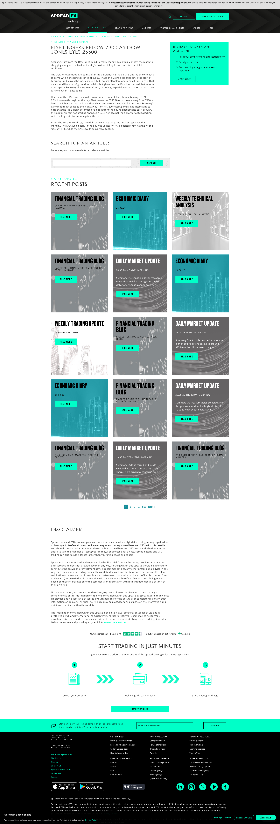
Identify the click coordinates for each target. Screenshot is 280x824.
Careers (54, 777)
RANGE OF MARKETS (121, 758)
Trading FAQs (156, 774)
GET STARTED (117, 736)
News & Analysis (87, 36)
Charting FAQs (156, 770)
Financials (72, 36)
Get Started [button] (73, 28)
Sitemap (54, 762)
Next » (151, 506)
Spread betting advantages (122, 744)
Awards (153, 753)
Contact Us (56, 765)
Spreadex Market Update (109, 36)
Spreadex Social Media (61, 769)
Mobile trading (196, 744)
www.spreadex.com (115, 622)
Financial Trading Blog (199, 770)
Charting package (197, 749)
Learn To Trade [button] (124, 28)
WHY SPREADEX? (158, 736)
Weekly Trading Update (199, 766)
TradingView (195, 753)
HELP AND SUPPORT (160, 758)
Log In (184, 16)
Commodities (116, 774)
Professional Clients (172, 28)
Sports (196, 28)
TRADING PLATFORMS (200, 736)
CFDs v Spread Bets (119, 749)
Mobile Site (56, 773)
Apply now (184, 79)
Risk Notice (56, 758)
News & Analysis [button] (97, 28)
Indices (113, 762)
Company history (158, 740)
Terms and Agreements (61, 754)
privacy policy (100, 727)
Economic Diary (196, 774)
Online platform (196, 740)
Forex (113, 770)
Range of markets (158, 744)
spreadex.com (58, 36)
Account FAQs (156, 766)
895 (144, 506)
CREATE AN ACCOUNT (212, 16)
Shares (113, 766)
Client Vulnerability (158, 778)
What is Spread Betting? (121, 740)
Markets (146, 28)
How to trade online (119, 753)
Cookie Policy (91, 820)
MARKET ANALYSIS (198, 758)
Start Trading (140, 709)
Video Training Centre (159, 762)
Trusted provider (157, 749)
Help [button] (211, 28)
